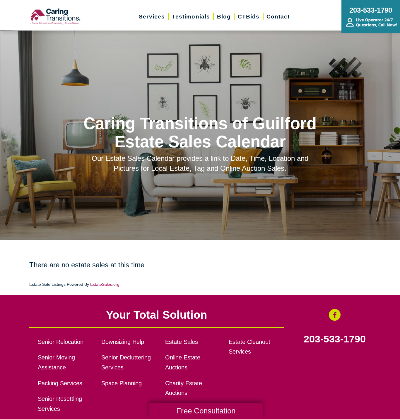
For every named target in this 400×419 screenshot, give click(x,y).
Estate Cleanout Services (249, 347)
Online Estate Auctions (182, 362)
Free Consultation (205, 410)
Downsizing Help (122, 342)
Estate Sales (181, 342)
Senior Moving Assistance (56, 362)
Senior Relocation (60, 342)
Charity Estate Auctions (183, 388)
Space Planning (121, 383)
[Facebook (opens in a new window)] (335, 315)
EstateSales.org (104, 284)
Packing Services (60, 383)
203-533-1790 (335, 339)
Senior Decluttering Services (126, 362)
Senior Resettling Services (60, 404)
